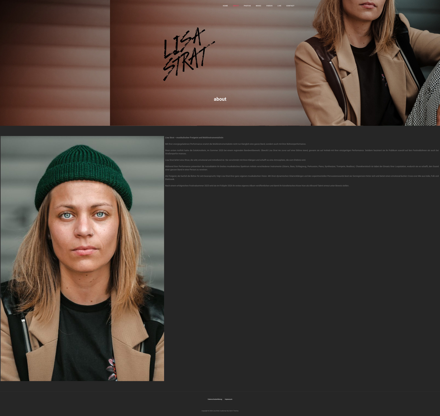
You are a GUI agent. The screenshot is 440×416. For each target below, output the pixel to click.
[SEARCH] (300, 6)
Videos (269, 6)
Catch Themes (234, 411)
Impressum (228, 399)
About (236, 6)
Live (279, 6)
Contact (290, 6)
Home (225, 6)
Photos (247, 6)
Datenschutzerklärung (215, 399)
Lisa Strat (216, 411)
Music (258, 6)
